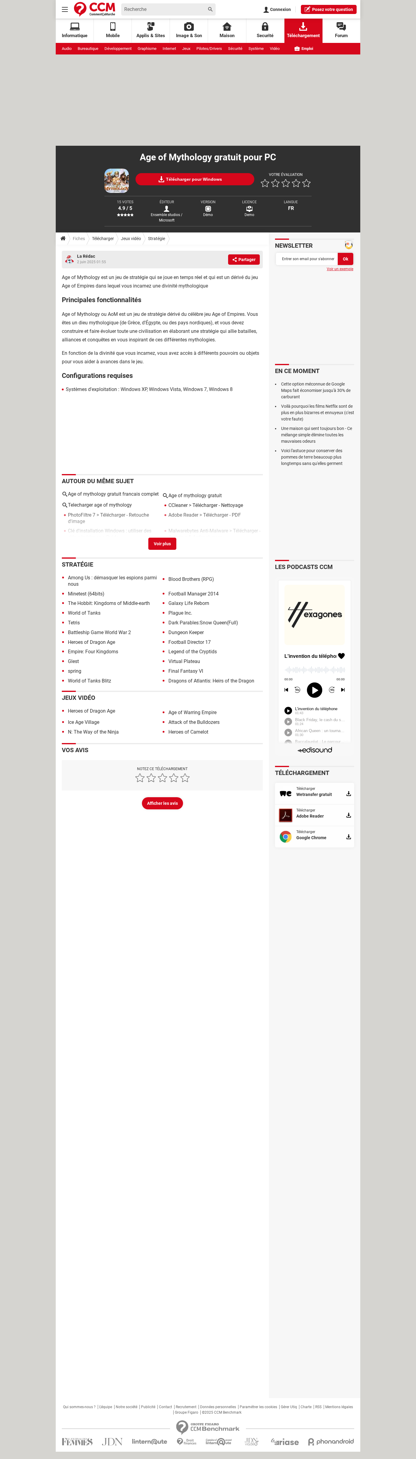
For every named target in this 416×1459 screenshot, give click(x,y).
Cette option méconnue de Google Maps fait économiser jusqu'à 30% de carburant (316, 390)
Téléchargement (303, 35)
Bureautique (88, 48)
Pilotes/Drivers (209, 48)
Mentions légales (339, 1407)
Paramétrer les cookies (258, 1407)
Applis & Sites (150, 35)
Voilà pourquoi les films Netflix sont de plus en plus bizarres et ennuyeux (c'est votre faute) (317, 412)
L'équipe (105, 1407)
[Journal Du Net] (112, 1442)
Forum (341, 35)
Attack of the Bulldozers (194, 722)
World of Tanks (84, 613)
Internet (169, 48)
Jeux (186, 48)
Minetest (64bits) (86, 594)
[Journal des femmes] (77, 1442)
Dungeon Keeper (186, 632)
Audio (67, 48)
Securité (265, 35)
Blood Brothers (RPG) (191, 579)
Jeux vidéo (131, 238)
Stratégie (156, 238)
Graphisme (147, 48)
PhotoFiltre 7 (81, 515)
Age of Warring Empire (192, 712)
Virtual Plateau (184, 661)
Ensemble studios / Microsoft (166, 217)
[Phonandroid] (331, 1442)
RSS (318, 1407)
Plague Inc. (180, 613)
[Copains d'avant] (219, 1442)
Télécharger (103, 238)
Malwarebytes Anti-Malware (198, 531)
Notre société (126, 1407)
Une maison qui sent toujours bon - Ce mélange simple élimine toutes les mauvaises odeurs (316, 435)
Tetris (74, 623)
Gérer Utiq (289, 1407)
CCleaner (178, 505)
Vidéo (275, 48)
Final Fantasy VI (185, 671)
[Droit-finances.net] (186, 1442)
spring (74, 671)
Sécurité (235, 48)
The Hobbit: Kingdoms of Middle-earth (109, 603)
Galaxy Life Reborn (188, 603)
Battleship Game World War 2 (99, 632)
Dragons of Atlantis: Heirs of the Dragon (211, 681)
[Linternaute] (149, 1442)
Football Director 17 (189, 642)
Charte (306, 1407)
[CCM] (94, 9)
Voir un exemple (340, 269)
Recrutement (186, 1407)
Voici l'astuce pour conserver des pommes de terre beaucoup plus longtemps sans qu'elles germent (312, 457)
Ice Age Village (83, 722)
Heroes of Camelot (188, 732)
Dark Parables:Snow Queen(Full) (203, 623)
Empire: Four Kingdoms (93, 651)
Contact (165, 1407)
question (332, 9)
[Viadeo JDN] (251, 1442)
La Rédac (86, 256)
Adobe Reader (183, 515)
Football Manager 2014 (193, 594)
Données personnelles (218, 1407)
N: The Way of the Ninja (93, 732)
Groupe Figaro (186, 1412)
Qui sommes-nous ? (79, 1407)
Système (256, 48)
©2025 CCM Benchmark (221, 1412)
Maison (227, 35)
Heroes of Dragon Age (91, 642)
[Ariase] (285, 1441)
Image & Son (189, 35)
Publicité (148, 1407)
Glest (73, 661)
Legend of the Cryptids (192, 651)
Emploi (307, 48)
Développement (118, 48)
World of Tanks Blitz (89, 681)
